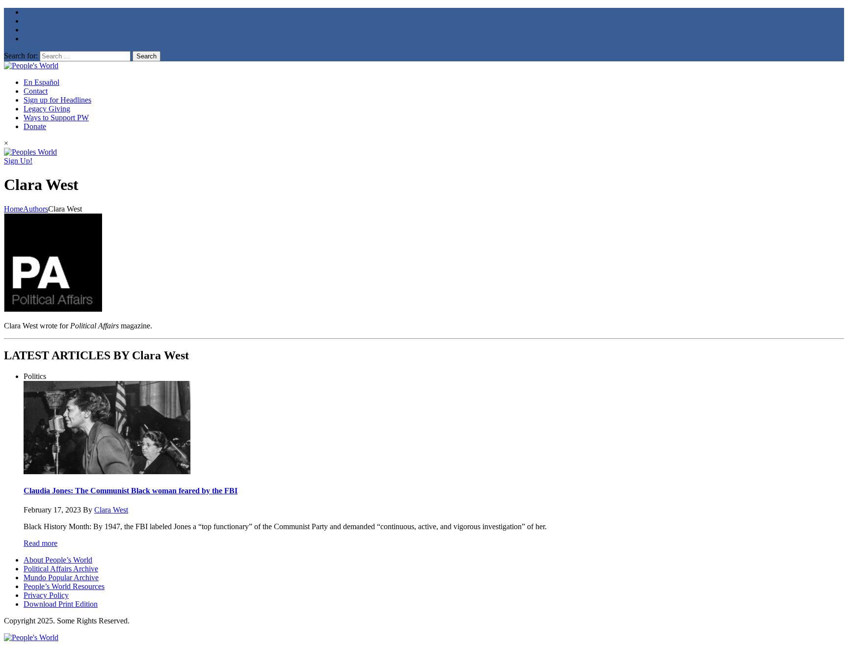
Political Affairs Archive (61, 569)
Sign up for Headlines (57, 100)
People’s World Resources (64, 586)
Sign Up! (18, 161)
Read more (40, 543)
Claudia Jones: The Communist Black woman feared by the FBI (131, 490)
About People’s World (58, 560)
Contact (36, 91)
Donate (35, 126)
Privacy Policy (46, 595)
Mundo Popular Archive (61, 577)
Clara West (111, 510)
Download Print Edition (61, 604)
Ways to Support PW (56, 117)
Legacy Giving (47, 109)
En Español (41, 82)
